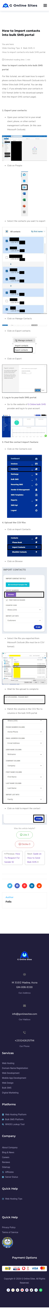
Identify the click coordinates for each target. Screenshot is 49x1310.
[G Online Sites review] (7, 1242)
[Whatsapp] (40, 1290)
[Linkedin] (26, 1290)
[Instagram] (13, 1290)
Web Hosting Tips (11, 48)
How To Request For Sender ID (12, 858)
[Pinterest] (24, 885)
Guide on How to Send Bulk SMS (34, 858)
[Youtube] (22, 1290)
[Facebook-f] (8, 1290)
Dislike (25, 844)
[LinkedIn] (31, 885)
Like (25, 834)
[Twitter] (9, 885)
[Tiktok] (31, 1290)
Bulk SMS (28, 48)
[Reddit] (39, 885)
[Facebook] (17, 885)
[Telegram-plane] (36, 1290)
